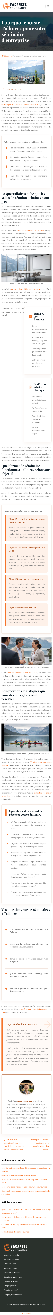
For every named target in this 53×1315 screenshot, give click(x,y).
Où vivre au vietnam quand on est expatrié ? (19, 1175)
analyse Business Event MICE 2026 (22, 672)
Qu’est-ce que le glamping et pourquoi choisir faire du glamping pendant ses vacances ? (14, 1144)
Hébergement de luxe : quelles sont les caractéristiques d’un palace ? (39, 1144)
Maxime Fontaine (24, 1101)
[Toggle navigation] (48, 6)
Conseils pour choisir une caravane (15, 1232)
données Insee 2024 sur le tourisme (26, 289)
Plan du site (26, 1313)
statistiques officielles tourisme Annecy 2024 (20, 104)
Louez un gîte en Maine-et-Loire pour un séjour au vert (24, 1187)
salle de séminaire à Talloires (30, 230)
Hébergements (8, 56)
